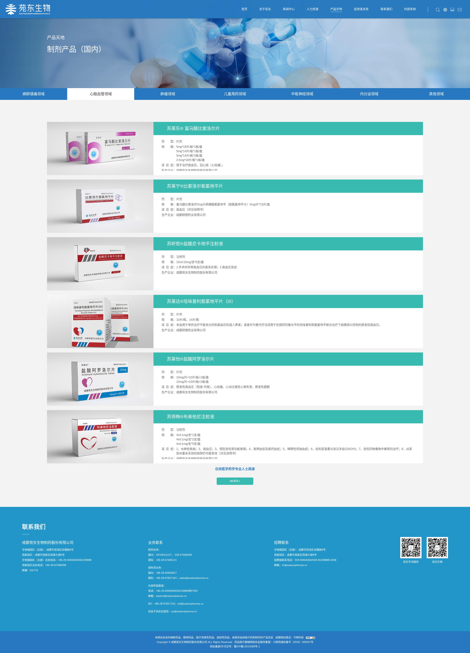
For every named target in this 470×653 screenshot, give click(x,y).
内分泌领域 (369, 94)
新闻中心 (289, 9)
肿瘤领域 (167, 94)
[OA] (452, 9)
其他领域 (436, 94)
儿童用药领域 (235, 94)
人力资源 (312, 9)
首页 (244, 9)
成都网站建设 (283, 637)
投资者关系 (361, 9)
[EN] (445, 9)
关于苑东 (265, 9)
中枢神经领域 (302, 94)
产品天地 (336, 9)
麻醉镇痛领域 (34, 94)
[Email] (460, 9)
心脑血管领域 (101, 94)
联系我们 (386, 9)
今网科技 (298, 637)
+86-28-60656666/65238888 (74, 559)
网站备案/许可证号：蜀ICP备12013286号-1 (235, 646)
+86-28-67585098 (55, 565)
